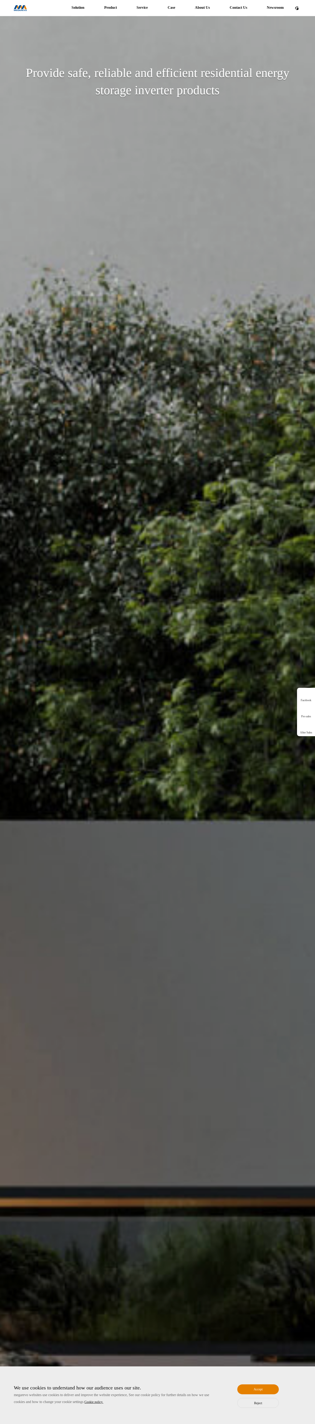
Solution (77, 7)
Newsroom (275, 7)
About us (202, 7)
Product (110, 7)
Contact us (238, 7)
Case (171, 7)
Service (142, 7)
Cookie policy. (93, 1402)
